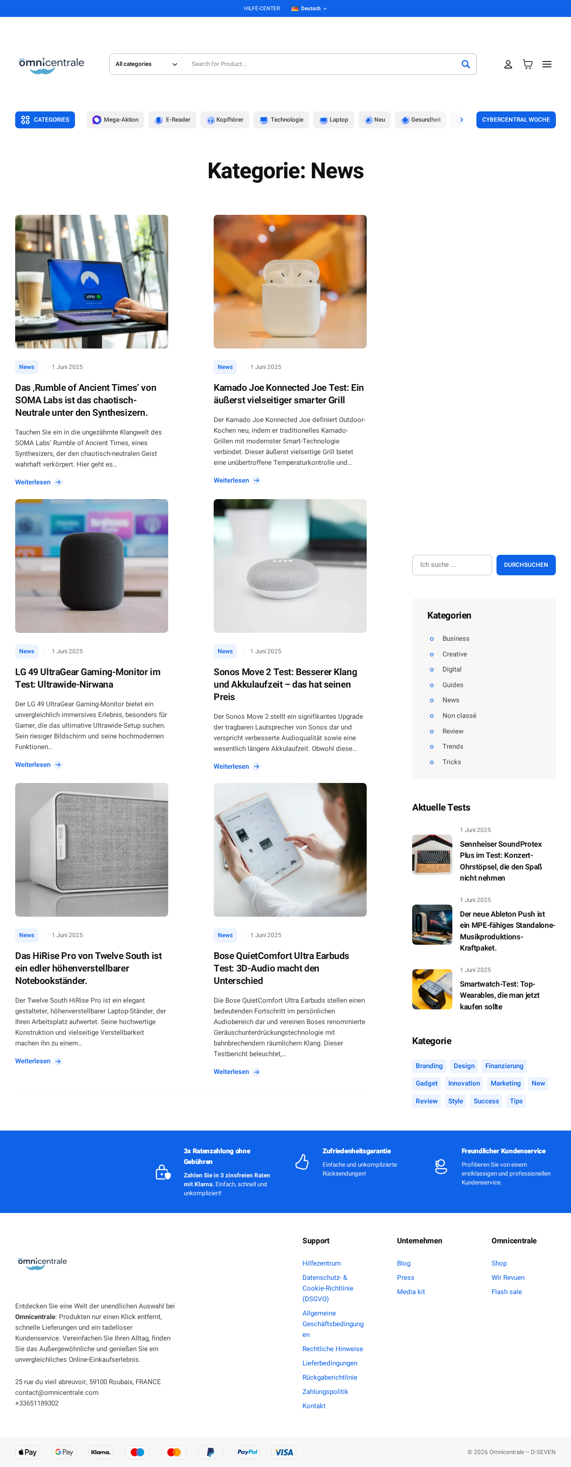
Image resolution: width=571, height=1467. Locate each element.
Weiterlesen (35, 482)
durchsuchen (526, 565)
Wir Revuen (508, 1278)
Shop (499, 1263)
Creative (455, 654)
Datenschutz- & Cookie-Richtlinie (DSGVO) (327, 1288)
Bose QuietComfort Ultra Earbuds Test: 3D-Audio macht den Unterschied (281, 969)
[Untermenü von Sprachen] (325, 9)
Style (455, 1101)
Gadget (427, 1084)
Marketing (506, 1084)
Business (456, 638)
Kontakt (314, 1406)
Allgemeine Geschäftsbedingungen (333, 1324)
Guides (453, 685)
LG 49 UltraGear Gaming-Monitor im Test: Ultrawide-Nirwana (87, 678)
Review (453, 731)
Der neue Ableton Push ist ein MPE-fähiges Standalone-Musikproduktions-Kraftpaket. (507, 931)
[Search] (466, 64)
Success (486, 1101)
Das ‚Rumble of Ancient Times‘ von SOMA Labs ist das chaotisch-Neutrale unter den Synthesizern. (85, 400)
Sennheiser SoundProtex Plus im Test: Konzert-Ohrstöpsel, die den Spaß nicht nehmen (501, 861)
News (26, 367)
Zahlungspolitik (325, 1392)
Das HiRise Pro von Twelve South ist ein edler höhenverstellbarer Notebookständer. (88, 969)
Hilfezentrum (321, 1263)
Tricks (452, 762)
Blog (403, 1263)
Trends (453, 747)
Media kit (411, 1292)
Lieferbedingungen (329, 1363)
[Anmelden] (508, 64)
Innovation (464, 1084)
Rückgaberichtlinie (329, 1377)
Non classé (459, 716)
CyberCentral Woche (516, 119)
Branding (429, 1066)
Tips (516, 1101)
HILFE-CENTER (262, 8)
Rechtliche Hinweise (332, 1349)
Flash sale (507, 1292)
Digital (452, 669)
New (538, 1084)
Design (464, 1066)
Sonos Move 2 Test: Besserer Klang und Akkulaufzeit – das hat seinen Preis (285, 685)
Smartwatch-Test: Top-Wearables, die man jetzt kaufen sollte (500, 995)
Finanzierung (504, 1066)
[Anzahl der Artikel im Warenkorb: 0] (528, 64)
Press (405, 1278)
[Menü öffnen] (547, 64)
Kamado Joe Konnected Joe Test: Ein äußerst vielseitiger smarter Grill (289, 394)
